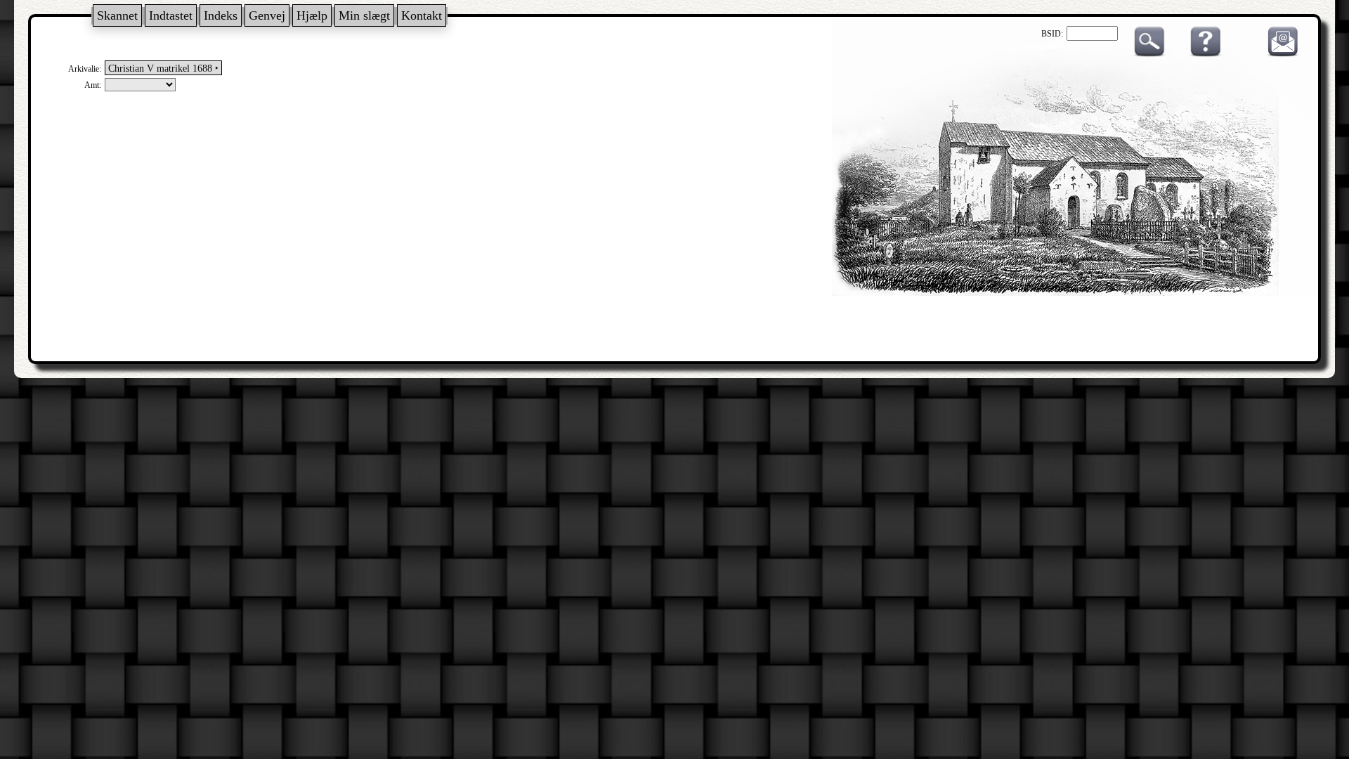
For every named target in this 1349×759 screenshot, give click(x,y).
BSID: (1052, 34)
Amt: (92, 85)
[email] (1279, 54)
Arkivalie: (84, 69)
